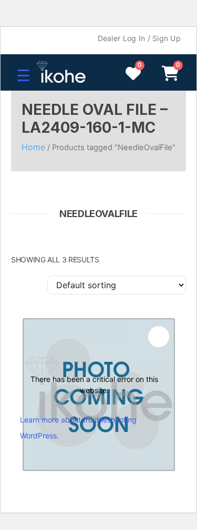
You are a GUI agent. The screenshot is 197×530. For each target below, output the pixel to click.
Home (33, 147)
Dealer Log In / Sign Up (139, 38)
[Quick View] (158, 336)
